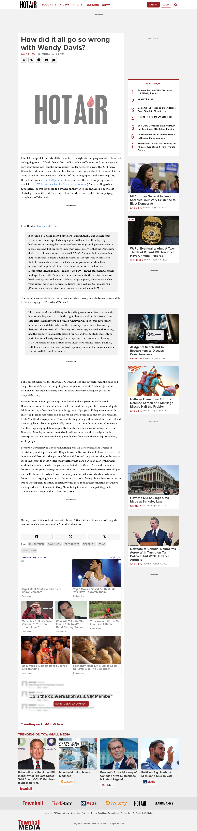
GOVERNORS (54, 544)
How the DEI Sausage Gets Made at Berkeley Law (149, 499)
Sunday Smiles (145, 99)
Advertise (85, 813)
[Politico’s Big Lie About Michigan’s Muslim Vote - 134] (160, 753)
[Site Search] (175, 4)
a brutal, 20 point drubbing (56, 180)
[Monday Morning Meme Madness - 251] (78, 753)
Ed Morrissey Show (61, 813)
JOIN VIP (153, 4)
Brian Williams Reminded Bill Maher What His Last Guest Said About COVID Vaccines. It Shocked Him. (37, 778)
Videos (65, 4)
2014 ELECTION (36, 544)
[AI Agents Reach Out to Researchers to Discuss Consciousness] (153, 328)
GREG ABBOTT (72, 544)
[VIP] (106, 5)
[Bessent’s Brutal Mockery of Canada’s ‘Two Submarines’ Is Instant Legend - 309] (119, 753)
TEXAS (102, 544)
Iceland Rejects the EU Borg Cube (155, 116)
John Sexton (136, 358)
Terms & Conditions (99, 813)
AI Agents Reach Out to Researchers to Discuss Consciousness (147, 350)
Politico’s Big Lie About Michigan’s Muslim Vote (156, 774)
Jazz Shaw (28, 54)
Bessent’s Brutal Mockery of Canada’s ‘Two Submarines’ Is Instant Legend (118, 776)
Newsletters (75, 813)
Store (77, 4)
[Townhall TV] (92, 5)
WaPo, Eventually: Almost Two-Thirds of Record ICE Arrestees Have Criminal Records (152, 252)
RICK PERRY (89, 544)
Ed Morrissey (136, 259)
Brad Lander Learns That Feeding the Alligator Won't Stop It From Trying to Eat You (157, 147)
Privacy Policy (113, 813)
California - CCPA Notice (143, 813)
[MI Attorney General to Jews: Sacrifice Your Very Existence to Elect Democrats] (153, 178)
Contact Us (125, 813)
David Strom (136, 207)
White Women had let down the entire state (61, 184)
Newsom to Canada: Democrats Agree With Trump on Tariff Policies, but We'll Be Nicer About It (153, 554)
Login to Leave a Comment (71, 703)
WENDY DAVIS (29, 550)
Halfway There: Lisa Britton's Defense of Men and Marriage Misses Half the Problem (151, 402)
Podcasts (49, 4)
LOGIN (166, 4)
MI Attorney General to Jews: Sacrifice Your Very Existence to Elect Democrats (153, 199)
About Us (48, 813)
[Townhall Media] (29, 825)
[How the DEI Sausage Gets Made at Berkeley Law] (153, 479)
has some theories (47, 226)
